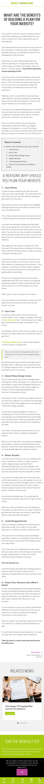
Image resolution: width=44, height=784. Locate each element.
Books (13, 782)
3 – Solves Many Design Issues (18, 155)
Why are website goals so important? (34, 656)
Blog (31, 782)
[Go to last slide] (6, 698)
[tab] (17, 723)
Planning (10, 713)
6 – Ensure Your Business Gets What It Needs (20, 165)
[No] (42, 760)
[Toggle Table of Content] (38, 142)
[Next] (38, 698)
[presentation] (22, 689)
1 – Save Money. (12, 149)
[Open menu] (4, 780)
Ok (22, 772)
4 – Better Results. (13, 158)
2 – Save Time (11, 152)
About (22, 782)
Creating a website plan (11, 342)
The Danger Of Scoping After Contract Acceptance (19, 707)
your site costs (10, 320)
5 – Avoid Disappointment (16, 161)
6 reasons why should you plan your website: (21, 146)
